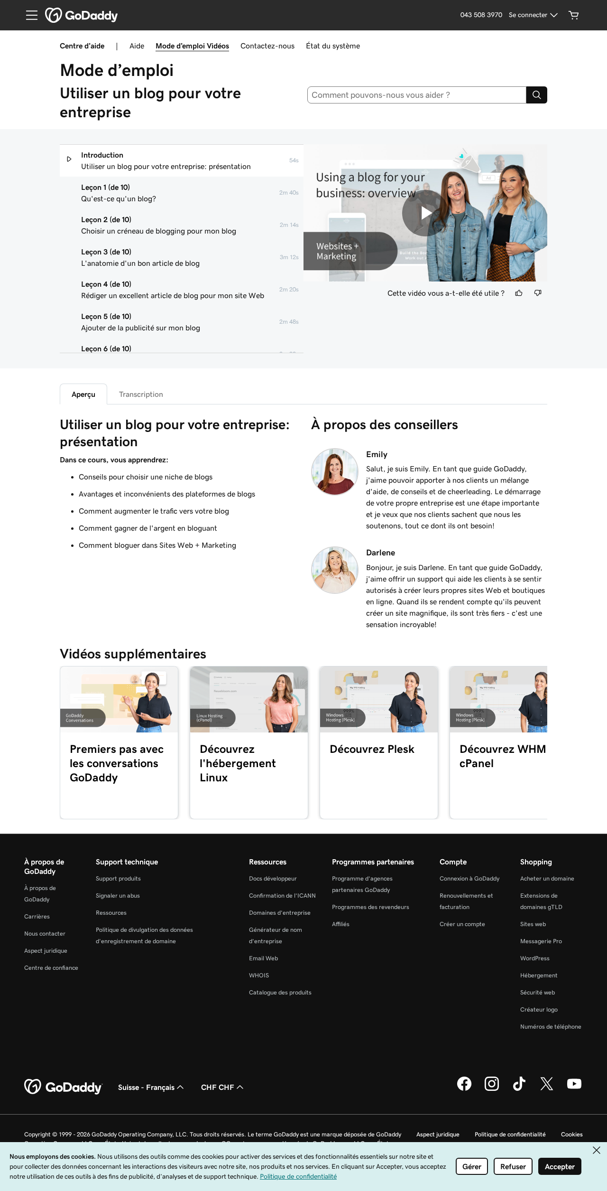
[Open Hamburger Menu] (28, 15)
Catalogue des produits (280, 992)
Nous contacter (44, 933)
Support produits (118, 878)
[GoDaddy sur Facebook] (464, 1089)
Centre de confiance (51, 968)
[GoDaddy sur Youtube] (574, 1089)
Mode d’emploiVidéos (192, 45)
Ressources (111, 913)
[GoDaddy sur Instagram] (491, 1089)
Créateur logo (539, 1009)
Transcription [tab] (141, 394)
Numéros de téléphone (550, 1026)
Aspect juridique (45, 950)
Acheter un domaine (547, 878)
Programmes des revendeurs (370, 907)
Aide (136, 45)
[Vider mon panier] (573, 15)
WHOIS (259, 975)
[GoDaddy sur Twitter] (546, 1089)
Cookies (572, 1134)
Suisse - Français (146, 1087)
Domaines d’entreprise (280, 913)
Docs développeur (273, 878)
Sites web (533, 924)
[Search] (536, 94)
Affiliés (340, 924)
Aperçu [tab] (83, 394)
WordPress (535, 958)
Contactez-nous (267, 45)
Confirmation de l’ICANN (282, 895)
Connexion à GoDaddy (469, 878)
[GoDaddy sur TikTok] (519, 1089)
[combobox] (417, 95)
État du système (333, 45)
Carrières (37, 916)
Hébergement (539, 975)
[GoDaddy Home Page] (63, 1087)
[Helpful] (518, 292)
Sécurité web (537, 992)
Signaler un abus (118, 895)
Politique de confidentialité (510, 1134)
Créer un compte (462, 924)
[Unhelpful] (537, 292)
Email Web (263, 958)
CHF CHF (217, 1087)
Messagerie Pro (541, 941)
